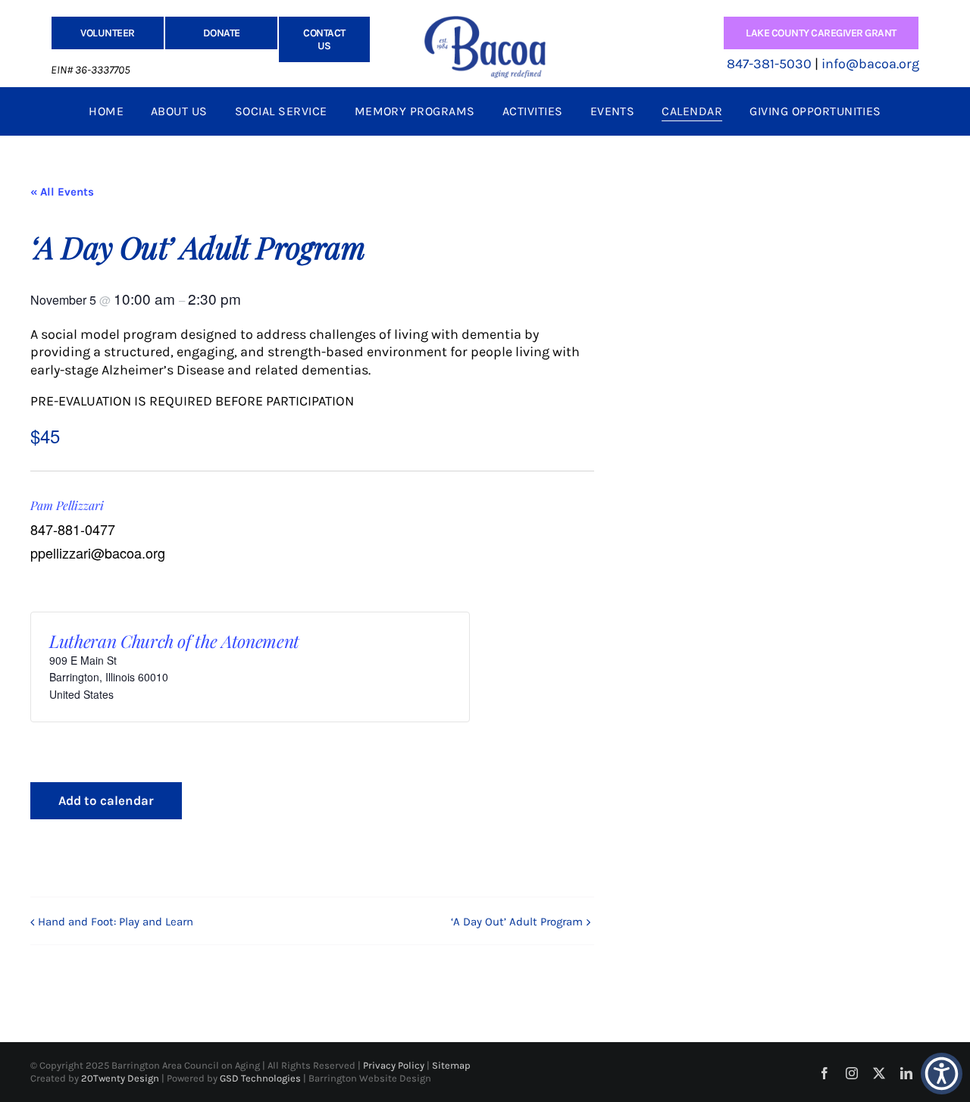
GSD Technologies (261, 1078)
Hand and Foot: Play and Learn (115, 921)
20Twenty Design (120, 1078)
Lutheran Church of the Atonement (174, 641)
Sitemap (451, 1065)
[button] (941, 1073)
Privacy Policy (395, 1065)
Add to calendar (106, 800)
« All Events (62, 192)
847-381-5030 (769, 63)
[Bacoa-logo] (485, 22)
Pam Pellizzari (67, 505)
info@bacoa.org (870, 63)
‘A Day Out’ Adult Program (517, 921)
